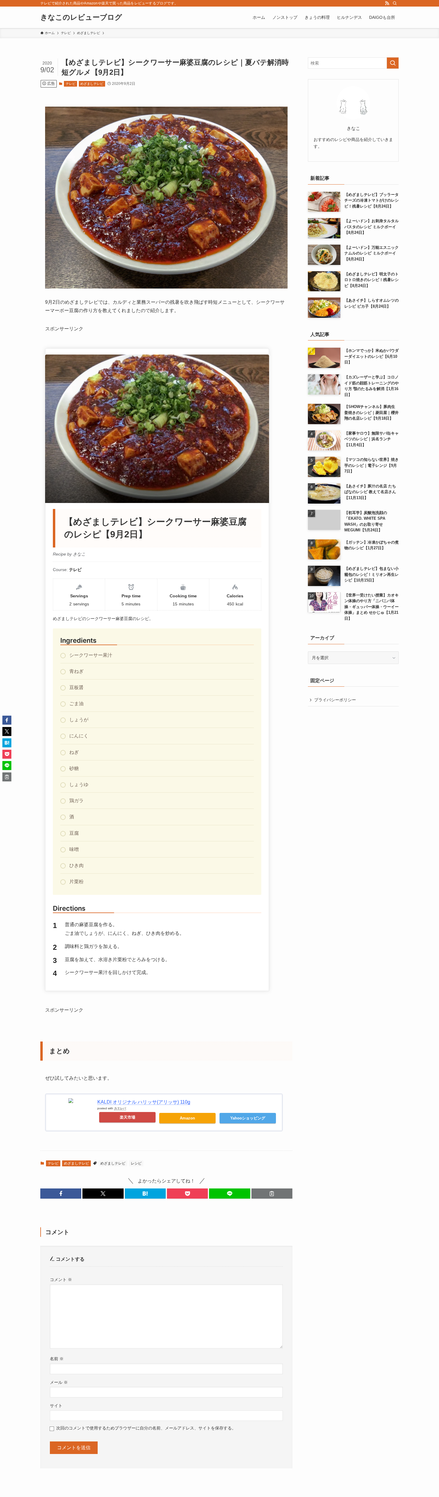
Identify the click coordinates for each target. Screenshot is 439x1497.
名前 (57, 1358)
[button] (60, 1193)
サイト (56, 1405)
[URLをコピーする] (271, 1193)
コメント (61, 1279)
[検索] (395, 3)
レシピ (136, 1163)
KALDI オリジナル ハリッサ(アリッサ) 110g (143, 1102)
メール (59, 1382)
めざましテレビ (91, 83)
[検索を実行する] (393, 63)
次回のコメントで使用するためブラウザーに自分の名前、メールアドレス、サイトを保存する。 (146, 1428)
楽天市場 (127, 1117)
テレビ (71, 83)
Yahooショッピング (247, 1118)
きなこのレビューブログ (81, 17)
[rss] (387, 3)
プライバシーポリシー (335, 699)
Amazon (187, 1118)
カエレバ (120, 1108)
